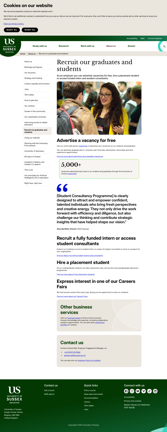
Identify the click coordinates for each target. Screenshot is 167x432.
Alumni (131, 46)
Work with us (87, 46)
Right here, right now (33, 183)
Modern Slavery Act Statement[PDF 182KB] (137, 406)
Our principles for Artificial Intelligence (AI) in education (36, 176)
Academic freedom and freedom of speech (34, 163)
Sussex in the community (34, 111)
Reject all (12, 30)
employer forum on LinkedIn (89, 360)
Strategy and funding (33, 78)
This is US (28, 170)
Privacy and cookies (132, 401)
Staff (143, 38)
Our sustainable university (35, 117)
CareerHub (83, 146)
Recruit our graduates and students (35, 131)
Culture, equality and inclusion (37, 84)
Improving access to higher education (35, 123)
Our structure (29, 73)
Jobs (26, 89)
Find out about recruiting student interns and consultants (80, 255)
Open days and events (93, 394)
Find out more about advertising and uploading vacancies (80, 156)
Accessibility (132, 38)
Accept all (29, 30)
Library (87, 402)
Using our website (32, 138)
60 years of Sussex (32, 156)
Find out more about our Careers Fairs (72, 296)
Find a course (89, 390)
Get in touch (49, 390)
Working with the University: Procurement (36, 144)
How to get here (31, 100)
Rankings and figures (33, 67)
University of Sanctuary (34, 151)
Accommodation (91, 398)
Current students (155, 38)
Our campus (29, 106)
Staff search (49, 394)
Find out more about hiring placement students (76, 274)
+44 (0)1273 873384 (72, 352)
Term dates (29, 95)
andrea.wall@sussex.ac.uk (74, 355)
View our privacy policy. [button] (14, 24)
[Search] (162, 46)
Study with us (40, 46)
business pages (74, 318)
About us (111, 46)
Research (64, 46)
